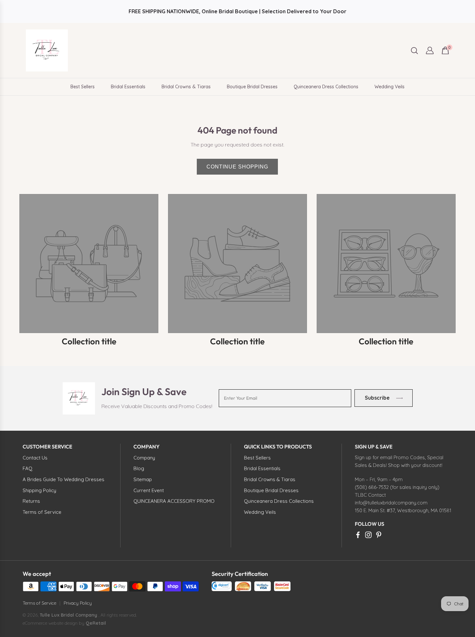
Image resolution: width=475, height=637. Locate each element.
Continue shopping (237, 166)
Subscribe (376, 398)
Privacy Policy (78, 603)
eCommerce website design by (54, 623)
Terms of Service (39, 603)
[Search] (414, 50)
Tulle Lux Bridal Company (68, 615)
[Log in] (430, 50)
